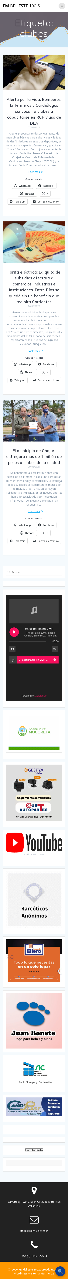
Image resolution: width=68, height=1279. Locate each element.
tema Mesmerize (43, 1273)
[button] (55, 659)
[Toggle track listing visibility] (55, 649)
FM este (21, 6)
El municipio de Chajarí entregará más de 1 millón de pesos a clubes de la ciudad (34, 456)
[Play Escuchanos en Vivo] (14, 632)
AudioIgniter (40, 695)
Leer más (34, 172)
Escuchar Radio (34, 1150)
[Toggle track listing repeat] (12, 649)
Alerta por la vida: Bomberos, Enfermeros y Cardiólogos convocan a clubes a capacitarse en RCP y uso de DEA (34, 111)
